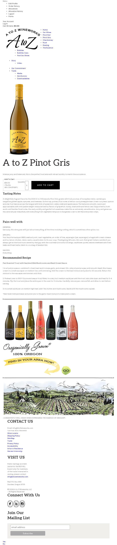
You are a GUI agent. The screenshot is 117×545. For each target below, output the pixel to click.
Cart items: (11, 26)
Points (11, 16)
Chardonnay (48, 40)
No (4, 544)
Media (19, 73)
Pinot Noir (47, 35)
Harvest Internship (14, 451)
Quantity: (21, 182)
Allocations (13, 9)
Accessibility (12, 446)
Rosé (45, 42)
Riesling (46, 45)
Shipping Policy (13, 436)
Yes (4, 541)
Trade (13, 71)
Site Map (11, 438)
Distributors (22, 76)
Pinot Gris (47, 37)
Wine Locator (12, 433)
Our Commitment (18, 68)
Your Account (8, 21)
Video (19, 63)
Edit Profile (13, 3)
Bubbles (20, 50)
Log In (5, 24)
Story (13, 60)
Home (45, 30)
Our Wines (47, 32)
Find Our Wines (23, 55)
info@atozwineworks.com (17, 477)
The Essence (48, 48)
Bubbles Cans (22, 53)
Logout (11, 14)
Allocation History (16, 11)
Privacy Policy (13, 443)
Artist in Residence (15, 448)
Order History (14, 6)
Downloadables (23, 78)
